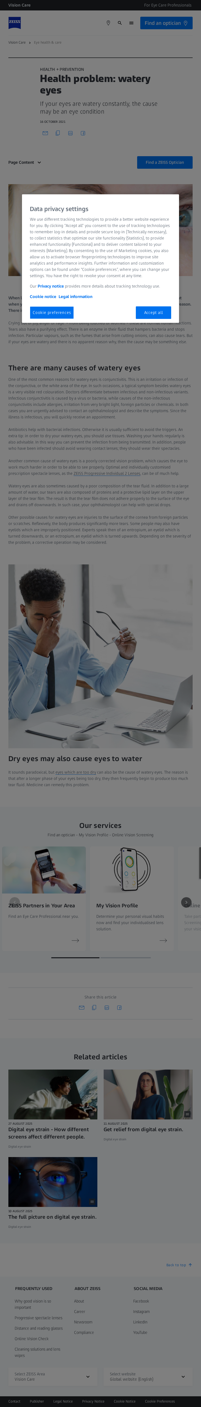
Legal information (75, 296)
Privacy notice (51, 286)
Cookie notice (43, 296)
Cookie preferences (52, 312)
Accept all (153, 312)
